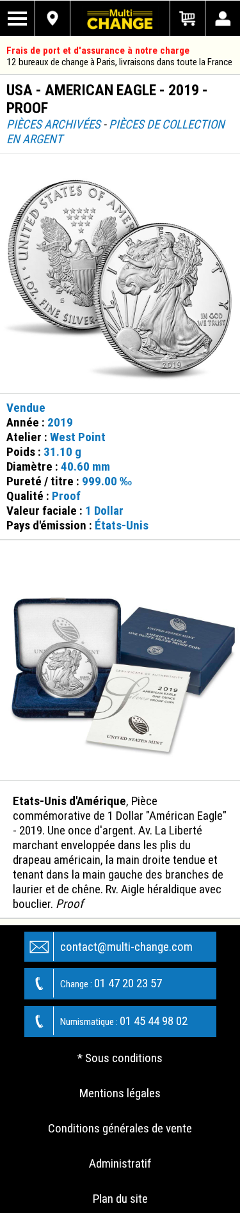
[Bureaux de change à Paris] (52, 18)
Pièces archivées (53, 124)
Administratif (120, 1163)
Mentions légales (120, 1093)
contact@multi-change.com (126, 946)
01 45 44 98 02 (124, 1020)
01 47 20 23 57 (111, 983)
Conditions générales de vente (120, 1128)
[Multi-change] (120, 18)
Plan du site (120, 1198)
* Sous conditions (120, 1058)
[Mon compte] (222, 18)
